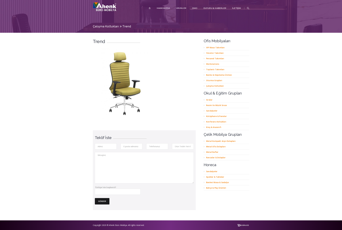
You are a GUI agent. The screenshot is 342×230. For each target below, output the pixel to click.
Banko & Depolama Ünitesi (219, 75)
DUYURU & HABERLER (214, 8)
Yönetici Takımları (215, 53)
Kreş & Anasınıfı (213, 127)
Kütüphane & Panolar (216, 116)
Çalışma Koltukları (106, 26)
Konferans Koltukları (216, 121)
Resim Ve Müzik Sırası (216, 105)
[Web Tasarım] (243, 225)
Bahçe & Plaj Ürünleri (216, 188)
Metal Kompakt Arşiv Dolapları (221, 141)
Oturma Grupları (214, 80)
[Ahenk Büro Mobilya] (105, 6)
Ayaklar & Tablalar (215, 177)
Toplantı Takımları (215, 69)
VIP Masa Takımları (215, 47)
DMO (194, 8)
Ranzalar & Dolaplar (216, 157)
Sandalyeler (211, 110)
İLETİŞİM (236, 8)
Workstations (212, 64)
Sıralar (209, 99)
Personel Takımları (215, 58)
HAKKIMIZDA (163, 8)
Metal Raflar (212, 152)
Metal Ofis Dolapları (216, 146)
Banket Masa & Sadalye (217, 182)
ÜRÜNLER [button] (181, 8)
